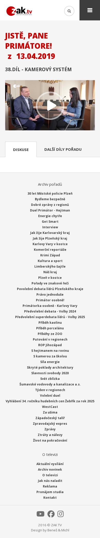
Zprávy (50, 429)
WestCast (50, 407)
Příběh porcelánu (50, 328)
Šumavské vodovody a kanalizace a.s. (50, 384)
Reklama (50, 486)
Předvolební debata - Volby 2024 (50, 311)
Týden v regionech (50, 390)
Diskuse (21, 149)
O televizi (50, 475)
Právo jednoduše (50, 294)
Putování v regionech (50, 339)
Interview (50, 227)
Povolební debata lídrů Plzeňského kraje (50, 289)
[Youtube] (40, 515)
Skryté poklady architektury (50, 367)
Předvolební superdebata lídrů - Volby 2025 (50, 317)
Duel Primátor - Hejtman (50, 210)
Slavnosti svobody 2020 (50, 373)
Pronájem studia (50, 492)
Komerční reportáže (50, 249)
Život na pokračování (50, 440)
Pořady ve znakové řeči (50, 283)
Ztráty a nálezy (50, 435)
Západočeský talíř (50, 418)
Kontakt (50, 497)
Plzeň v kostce (50, 278)
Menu (89, 10)
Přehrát (50, 105)
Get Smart (50, 221)
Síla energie (50, 362)
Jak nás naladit (50, 481)
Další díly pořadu (63, 149)
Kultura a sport (50, 261)
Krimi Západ (50, 255)
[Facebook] (51, 515)
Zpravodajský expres (50, 423)
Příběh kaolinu (50, 322)
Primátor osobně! (50, 300)
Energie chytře (50, 216)
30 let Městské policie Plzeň (50, 193)
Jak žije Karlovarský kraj (50, 233)
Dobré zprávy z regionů (50, 205)
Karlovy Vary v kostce (50, 244)
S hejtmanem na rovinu (50, 350)
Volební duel (50, 395)
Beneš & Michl (58, 530)
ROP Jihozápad (50, 345)
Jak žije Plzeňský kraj (50, 238)
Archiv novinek (50, 469)
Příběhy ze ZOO (50, 334)
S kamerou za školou (50, 356)
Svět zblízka (50, 379)
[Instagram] (60, 515)
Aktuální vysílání (50, 464)
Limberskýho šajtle (50, 266)
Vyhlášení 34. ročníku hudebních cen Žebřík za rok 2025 (50, 401)
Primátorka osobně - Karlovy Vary (50, 306)
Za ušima (50, 412)
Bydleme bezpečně (50, 199)
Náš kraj (50, 272)
